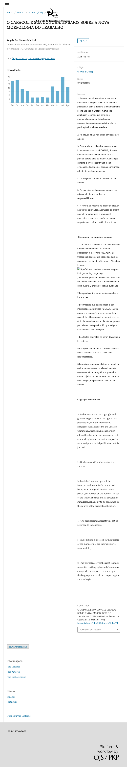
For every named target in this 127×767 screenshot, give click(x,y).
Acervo (20, 12)
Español (11, 696)
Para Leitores (13, 666)
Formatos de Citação (90, 629)
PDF (84, 40)
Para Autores (13, 671)
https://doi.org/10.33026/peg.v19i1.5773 (33, 58)
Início (9, 12)
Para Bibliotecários (16, 677)
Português (12, 701)
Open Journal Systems (18, 715)
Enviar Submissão (18, 646)
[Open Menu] (6, 3)
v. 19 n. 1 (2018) (36, 12)
